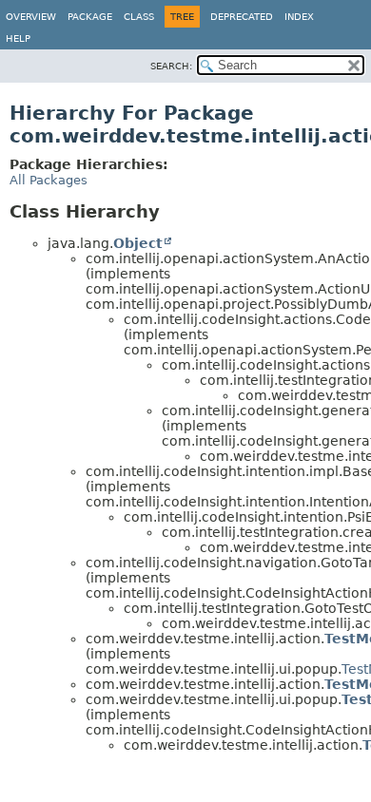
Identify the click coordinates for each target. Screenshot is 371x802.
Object (138, 243)
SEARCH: (171, 66)
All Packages (49, 180)
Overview (31, 16)
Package (90, 16)
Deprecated (241, 16)
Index (299, 16)
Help (18, 38)
